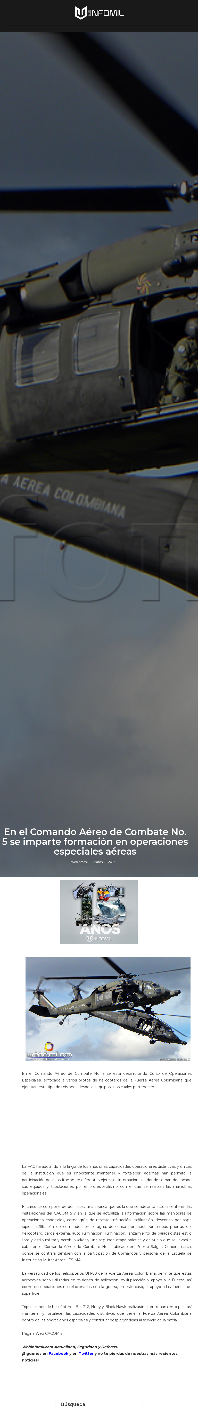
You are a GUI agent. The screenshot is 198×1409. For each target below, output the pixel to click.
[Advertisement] (106, 1129)
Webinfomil (79, 862)
